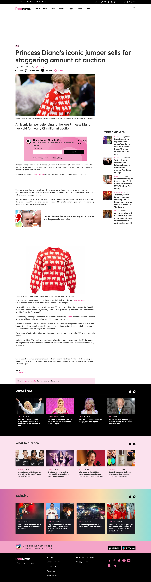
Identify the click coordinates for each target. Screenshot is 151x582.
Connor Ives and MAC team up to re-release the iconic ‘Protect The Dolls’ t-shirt (29, 474)
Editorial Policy (53, 562)
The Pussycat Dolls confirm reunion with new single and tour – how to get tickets (58, 474)
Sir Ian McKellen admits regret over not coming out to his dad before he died (120, 422)
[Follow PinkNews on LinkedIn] (115, 2)
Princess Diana (21, 373)
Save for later (34, 71)
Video (80, 9)
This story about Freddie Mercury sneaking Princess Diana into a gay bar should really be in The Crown (123, 201)
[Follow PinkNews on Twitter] (109, 561)
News (45, 9)
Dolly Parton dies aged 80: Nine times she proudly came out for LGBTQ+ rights (60, 422)
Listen (60, 71)
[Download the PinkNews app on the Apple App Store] (114, 548)
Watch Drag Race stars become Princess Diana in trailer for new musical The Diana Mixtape (122, 166)
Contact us (51, 566)
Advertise (29, 2)
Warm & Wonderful (81, 300)
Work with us (41, 2)
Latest (37, 9)
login (25, 381)
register (33, 381)
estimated (39, 174)
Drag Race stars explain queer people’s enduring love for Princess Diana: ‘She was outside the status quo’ (122, 146)
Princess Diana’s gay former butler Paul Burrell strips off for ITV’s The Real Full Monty (123, 183)
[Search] (134, 8)
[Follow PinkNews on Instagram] (129, 561)
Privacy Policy (57, 158)
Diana (69, 317)
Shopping (71, 9)
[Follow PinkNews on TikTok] (119, 561)
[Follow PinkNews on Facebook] (114, 561)
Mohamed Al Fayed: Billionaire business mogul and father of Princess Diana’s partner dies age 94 (123, 218)
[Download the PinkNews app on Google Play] (128, 548)
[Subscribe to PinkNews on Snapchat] (109, 565)
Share (21, 71)
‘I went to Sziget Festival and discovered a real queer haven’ (90, 526)
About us (50, 557)
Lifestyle (61, 9)
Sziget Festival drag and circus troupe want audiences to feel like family (29, 527)
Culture (52, 9)
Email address (40, 148)
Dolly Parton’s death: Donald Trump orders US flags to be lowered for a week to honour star (29, 423)
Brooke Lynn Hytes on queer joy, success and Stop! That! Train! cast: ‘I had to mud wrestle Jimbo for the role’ (121, 528)
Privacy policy (82, 562)
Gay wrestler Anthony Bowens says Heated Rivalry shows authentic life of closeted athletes (59, 528)
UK (17, 46)
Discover (88, 9)
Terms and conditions (85, 557)
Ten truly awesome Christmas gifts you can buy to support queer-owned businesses (120, 474)
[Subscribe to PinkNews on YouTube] (124, 561)
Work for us (52, 575)
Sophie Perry (39, 67)
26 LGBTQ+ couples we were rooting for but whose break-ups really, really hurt (68, 217)
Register (132, 2)
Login (124, 2)
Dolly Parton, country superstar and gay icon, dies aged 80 (90, 421)
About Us (19, 2)
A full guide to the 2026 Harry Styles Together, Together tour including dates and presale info (91, 474)
